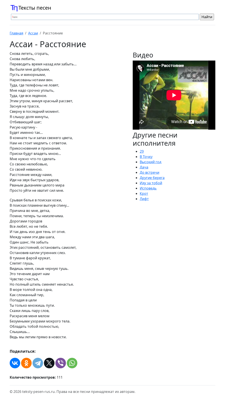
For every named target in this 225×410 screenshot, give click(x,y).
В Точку (146, 156)
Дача (144, 167)
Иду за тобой (151, 183)
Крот (144, 193)
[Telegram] (38, 363)
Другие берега (152, 177)
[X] (49, 363)
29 (142, 151)
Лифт (144, 198)
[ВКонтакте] (15, 363)
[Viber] (60, 363)
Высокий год (150, 161)
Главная (16, 33)
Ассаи (33, 33)
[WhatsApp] (72, 363)
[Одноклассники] (26, 363)
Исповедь (148, 188)
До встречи (149, 172)
